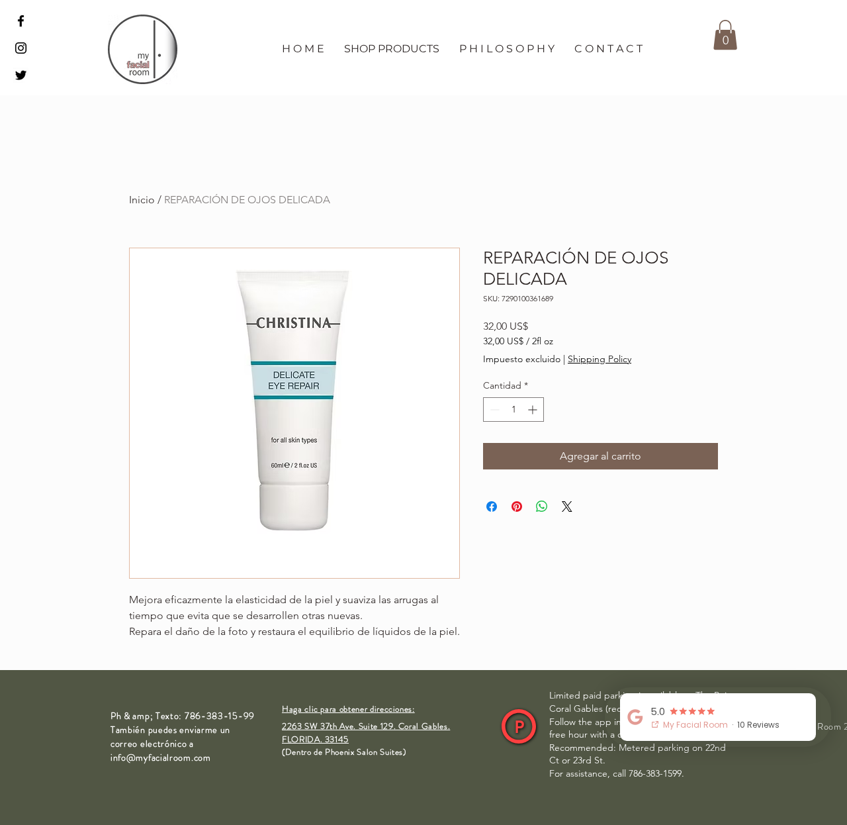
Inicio (142, 199)
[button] (391, 49)
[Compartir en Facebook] (492, 506)
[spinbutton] (513, 409)
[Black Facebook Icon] (20, 20)
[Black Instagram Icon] (20, 48)
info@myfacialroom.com (161, 757)
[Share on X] (567, 506)
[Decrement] (493, 409)
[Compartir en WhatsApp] (542, 506)
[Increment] (533, 409)
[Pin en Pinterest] (517, 506)
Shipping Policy (599, 359)
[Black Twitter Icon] (20, 75)
